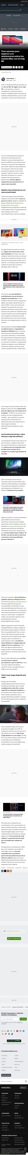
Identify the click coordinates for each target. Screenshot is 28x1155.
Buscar (26, 1081)
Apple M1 (19, 867)
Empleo (4, 1070)
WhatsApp (8, 1031)
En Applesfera (8, 812)
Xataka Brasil (5, 1140)
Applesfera (4, 1100)
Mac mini (14, 205)
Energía (4, 1061)
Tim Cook (10, 29)
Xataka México (5, 1138)
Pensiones (22, 29)
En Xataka (5, 282)
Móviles (16, 1058)
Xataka (3, 1095)
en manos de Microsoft (15, 526)
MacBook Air (19, 203)
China (4, 29)
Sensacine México (18, 1140)
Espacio (4, 1058)
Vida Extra (16, 1098)
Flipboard (19, 67)
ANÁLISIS (3, 5)
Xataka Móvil (5, 1098)
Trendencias (5, 1125)
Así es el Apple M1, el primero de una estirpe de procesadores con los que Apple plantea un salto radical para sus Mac (14, 286)
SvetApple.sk (4, 244)
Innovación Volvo (16, 15)
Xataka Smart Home (6, 1102)
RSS (3, 1034)
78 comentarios (7, 67)
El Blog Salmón (18, 1125)
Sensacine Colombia (19, 1142)
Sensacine (17, 1105)
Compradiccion (5, 1130)
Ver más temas (6, 1075)
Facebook (14, 67)
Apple (25, 867)
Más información (5, 1153)
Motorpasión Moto (18, 1118)
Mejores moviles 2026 (18, 1007)
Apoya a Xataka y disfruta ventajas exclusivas (14, 1043)
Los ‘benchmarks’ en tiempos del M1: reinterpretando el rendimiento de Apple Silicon (13, 815)
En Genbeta (7, 505)
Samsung (17, 1064)
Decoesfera (4, 1127)
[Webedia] (24, 1)
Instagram (20, 1031)
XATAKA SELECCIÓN (13, 5)
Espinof (16, 1108)
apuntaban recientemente (17, 601)
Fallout (16, 29)
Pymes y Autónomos (19, 1127)
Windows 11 (17, 1070)
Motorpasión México (19, 1144)
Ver (14, 938)
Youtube (17, 1031)
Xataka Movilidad (18, 1061)
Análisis (16, 1055)
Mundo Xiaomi (5, 1104)
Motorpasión (17, 1115)
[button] (11, 78)
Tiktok (12, 1034)
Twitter (16, 67)
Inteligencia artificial (7, 1067)
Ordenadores (10, 867)
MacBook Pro (5, 205)
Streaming (4, 1055)
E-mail (22, 67)
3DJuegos (16, 1095)
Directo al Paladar (6, 1115)
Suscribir (23, 1019)
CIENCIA (22, 5)
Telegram (23, 1031)
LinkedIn (9, 1034)
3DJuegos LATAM (18, 1138)
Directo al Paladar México (6, 1145)
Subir (22, 1087)
